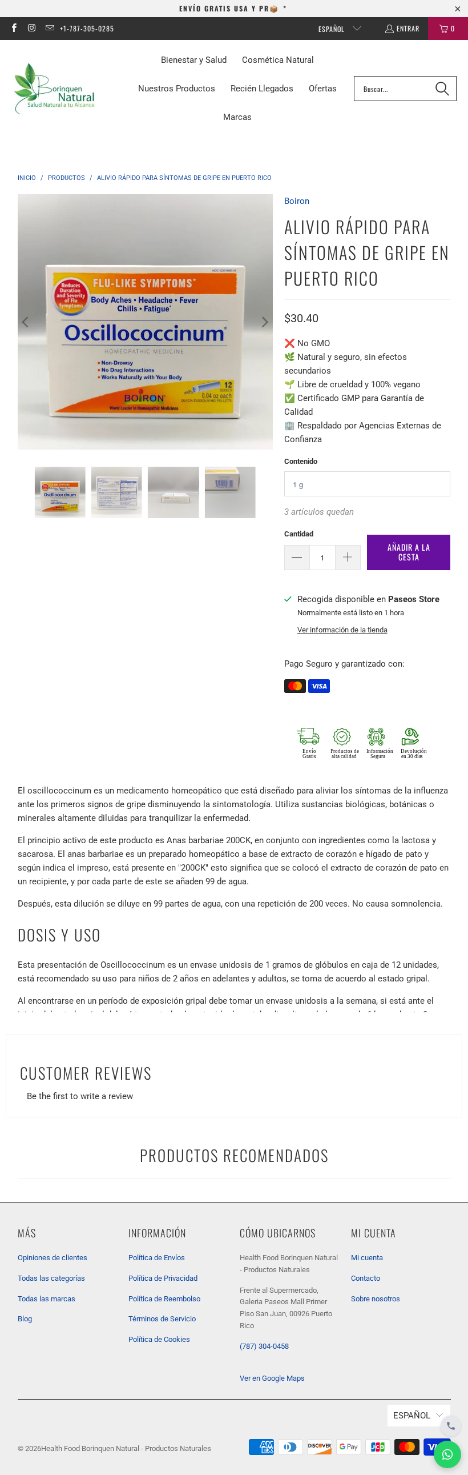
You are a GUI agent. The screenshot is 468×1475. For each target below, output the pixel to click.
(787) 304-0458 (264, 1346)
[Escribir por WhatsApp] (447, 1454)
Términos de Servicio (162, 1318)
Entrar (408, 28)
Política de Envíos (156, 1257)
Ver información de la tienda (342, 630)
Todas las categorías (51, 1278)
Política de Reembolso (164, 1298)
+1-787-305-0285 (87, 28)
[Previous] (26, 322)
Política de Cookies (159, 1339)
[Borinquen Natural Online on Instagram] (31, 28)
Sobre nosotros (375, 1298)
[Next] (264, 322)
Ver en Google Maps (272, 1378)
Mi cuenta (367, 1257)
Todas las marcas (46, 1298)
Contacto (365, 1278)
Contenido (300, 461)
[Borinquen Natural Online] (54, 89)
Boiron (296, 201)
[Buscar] (442, 88)
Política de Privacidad (162, 1278)
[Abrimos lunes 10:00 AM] (451, 1426)
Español (332, 29)
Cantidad (298, 534)
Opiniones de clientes (52, 1257)
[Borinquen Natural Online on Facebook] (13, 28)
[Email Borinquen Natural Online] (49, 28)
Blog (25, 1318)
